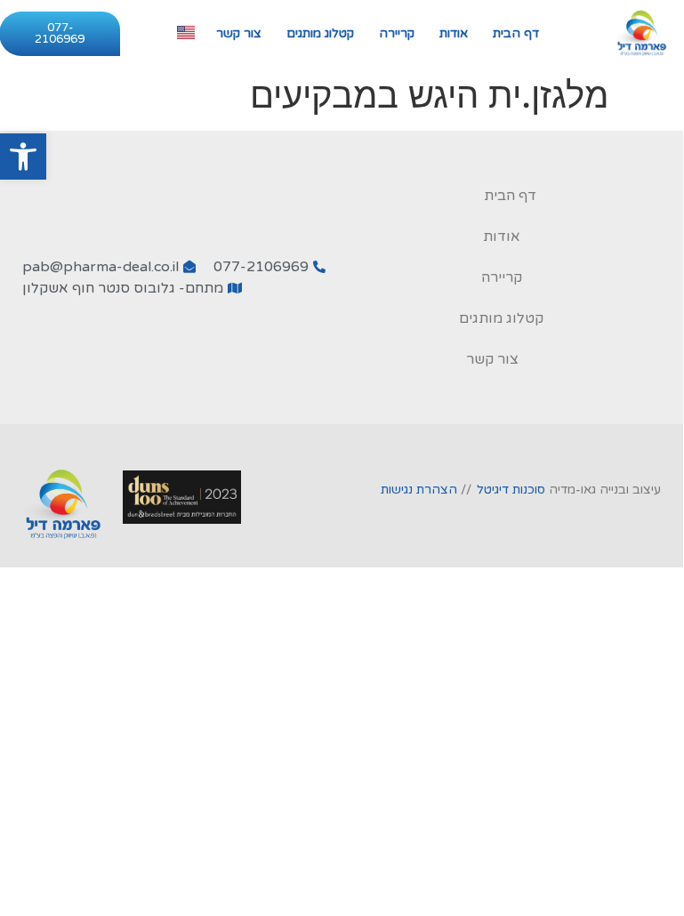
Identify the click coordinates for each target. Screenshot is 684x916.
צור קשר (239, 33)
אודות (453, 33)
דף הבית (516, 33)
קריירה (396, 33)
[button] (23, 156)
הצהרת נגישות (419, 489)
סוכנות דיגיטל (511, 489)
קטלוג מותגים (320, 33)
